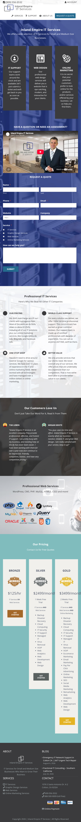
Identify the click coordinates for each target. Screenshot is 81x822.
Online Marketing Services (18, 240)
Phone (7, 201)
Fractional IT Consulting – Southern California (59, 769)
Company (45, 213)
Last (42, 193)
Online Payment (52, 809)
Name (7, 185)
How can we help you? (13, 245)
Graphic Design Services (18, 233)
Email (44, 201)
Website (7, 213)
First (5, 193)
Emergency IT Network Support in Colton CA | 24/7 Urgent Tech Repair (59, 759)
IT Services (12, 229)
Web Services (13, 236)
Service (7, 225)
